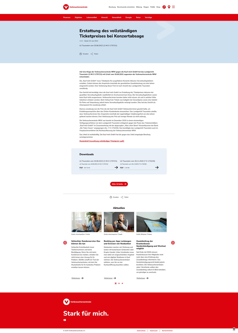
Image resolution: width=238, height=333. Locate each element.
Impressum (153, 331)
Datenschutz (141, 331)
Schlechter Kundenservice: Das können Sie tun (85, 242)
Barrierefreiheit (167, 331)
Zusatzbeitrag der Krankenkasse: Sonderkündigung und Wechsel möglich (151, 245)
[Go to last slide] (65, 243)
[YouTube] (64, 320)
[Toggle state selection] (169, 7)
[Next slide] (173, 243)
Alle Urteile (117, 184)
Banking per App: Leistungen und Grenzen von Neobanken (117, 242)
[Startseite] (75, 7)
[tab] (115, 283)
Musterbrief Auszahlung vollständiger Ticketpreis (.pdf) (101, 141)
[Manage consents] (234, 329)
